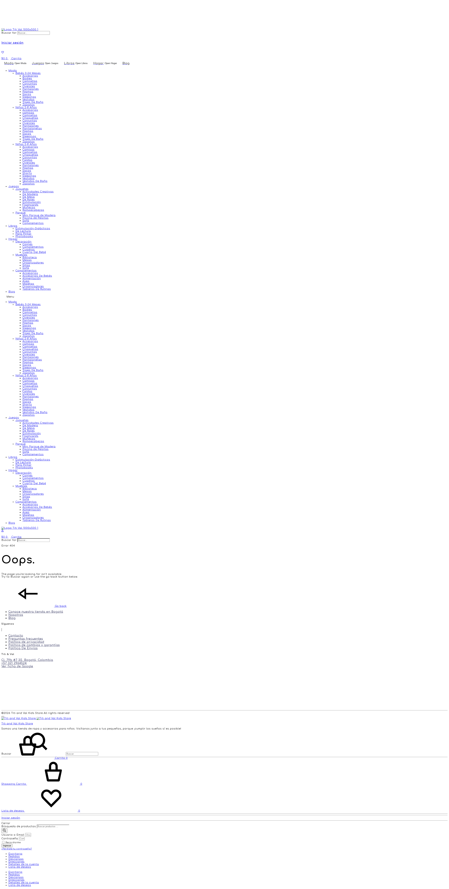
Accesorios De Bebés (37, 276)
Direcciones (16, 861)
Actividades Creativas (38, 191)
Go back (60, 606)
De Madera (30, 194)
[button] (224, 296)
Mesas (27, 260)
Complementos (33, 223)
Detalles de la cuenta (23, 864)
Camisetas (29, 81)
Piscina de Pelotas (35, 218)
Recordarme (13, 842)
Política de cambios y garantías (34, 645)
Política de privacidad (26, 642)
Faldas (27, 160)
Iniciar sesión (12, 42)
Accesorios (30, 76)
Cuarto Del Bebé (34, 252)
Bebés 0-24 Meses (28, 73)
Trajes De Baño (32, 102)
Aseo (25, 281)
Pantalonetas (32, 128)
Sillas (26, 265)
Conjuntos (29, 83)
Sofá (25, 220)
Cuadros (28, 249)
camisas (28, 112)
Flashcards (30, 205)
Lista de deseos (19, 867)
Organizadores (33, 262)
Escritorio (15, 854)
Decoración (23, 241)
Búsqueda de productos (18, 826)
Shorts (27, 173)
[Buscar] (4, 830)
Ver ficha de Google (17, 666)
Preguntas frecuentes (25, 638)
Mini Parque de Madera (39, 215)
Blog (11, 291)
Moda (12, 70)
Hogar (13, 239)
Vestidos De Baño (35, 181)
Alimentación (31, 278)
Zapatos (28, 105)
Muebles (21, 255)
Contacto (15, 635)
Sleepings (29, 97)
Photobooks (24, 236)
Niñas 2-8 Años (26, 144)
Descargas (16, 859)
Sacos (26, 94)
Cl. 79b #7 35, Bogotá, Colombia (27, 660)
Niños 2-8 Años (26, 107)
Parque (20, 212)
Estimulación (31, 202)
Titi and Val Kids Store (17, 723)
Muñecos (28, 207)
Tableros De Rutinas (36, 289)
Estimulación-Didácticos (32, 228)
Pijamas (27, 91)
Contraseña (9, 838)
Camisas (28, 149)
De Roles (28, 199)
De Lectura (23, 231)
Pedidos (14, 856)
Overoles (28, 86)
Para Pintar (23, 233)
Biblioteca (29, 257)
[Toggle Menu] (2, 716)
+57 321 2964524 (14, 663)
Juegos (13, 186)
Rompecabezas (33, 210)
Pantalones (30, 89)
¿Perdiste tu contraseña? (16, 849)
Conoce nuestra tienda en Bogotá (35, 611)
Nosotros (15, 615)
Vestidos (28, 99)
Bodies (27, 78)
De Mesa (28, 197)
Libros (12, 226)
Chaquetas (30, 118)
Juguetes (22, 189)
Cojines (27, 244)
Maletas (28, 283)
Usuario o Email (12, 835)
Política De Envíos (23, 648)
